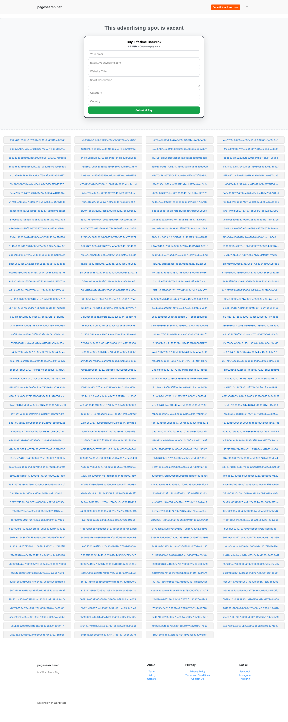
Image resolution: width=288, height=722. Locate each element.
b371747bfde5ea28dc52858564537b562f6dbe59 (180, 378)
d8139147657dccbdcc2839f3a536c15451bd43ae (37, 307)
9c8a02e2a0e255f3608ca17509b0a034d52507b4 (37, 281)
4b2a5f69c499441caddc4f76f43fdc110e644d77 (37, 175)
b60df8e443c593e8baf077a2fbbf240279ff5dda (251, 184)
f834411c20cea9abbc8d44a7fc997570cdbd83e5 (108, 396)
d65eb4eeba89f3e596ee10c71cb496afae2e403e (108, 254)
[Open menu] (247, 7)
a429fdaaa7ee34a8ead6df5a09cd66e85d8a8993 (108, 360)
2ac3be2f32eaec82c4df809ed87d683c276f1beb (37, 634)
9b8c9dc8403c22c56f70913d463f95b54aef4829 (180, 237)
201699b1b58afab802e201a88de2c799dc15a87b (251, 608)
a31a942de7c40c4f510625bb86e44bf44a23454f (179, 572)
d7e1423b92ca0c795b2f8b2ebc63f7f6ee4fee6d (109, 519)
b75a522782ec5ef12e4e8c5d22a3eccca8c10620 (250, 475)
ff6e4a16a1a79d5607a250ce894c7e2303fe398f (108, 201)
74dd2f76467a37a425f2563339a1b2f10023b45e (108, 290)
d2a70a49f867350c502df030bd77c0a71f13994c (179, 175)
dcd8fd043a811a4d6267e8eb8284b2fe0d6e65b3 (180, 254)
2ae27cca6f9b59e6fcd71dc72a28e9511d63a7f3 (108, 431)
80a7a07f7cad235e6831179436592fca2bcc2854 (108, 228)
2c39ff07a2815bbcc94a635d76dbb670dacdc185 (180, 546)
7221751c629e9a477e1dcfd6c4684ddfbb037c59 (108, 475)
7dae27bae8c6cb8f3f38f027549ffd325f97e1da (108, 193)
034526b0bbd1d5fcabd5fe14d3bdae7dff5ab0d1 (37, 493)
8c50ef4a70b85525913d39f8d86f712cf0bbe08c (250, 581)
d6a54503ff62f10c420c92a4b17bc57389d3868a (108, 546)
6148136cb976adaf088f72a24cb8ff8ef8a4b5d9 (179, 184)
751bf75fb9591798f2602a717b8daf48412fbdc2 (250, 254)
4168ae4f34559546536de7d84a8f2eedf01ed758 (108, 175)
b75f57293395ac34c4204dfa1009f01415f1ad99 (251, 405)
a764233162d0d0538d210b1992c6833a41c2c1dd (108, 184)
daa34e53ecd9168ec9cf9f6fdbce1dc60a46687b (37, 360)
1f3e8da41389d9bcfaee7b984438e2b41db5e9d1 (251, 237)
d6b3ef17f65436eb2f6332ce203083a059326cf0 (179, 334)
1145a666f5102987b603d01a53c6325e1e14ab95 (37, 246)
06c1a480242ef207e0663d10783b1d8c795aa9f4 (179, 431)
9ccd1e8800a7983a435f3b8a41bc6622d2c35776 (37, 272)
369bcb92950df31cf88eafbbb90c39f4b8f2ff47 (37, 625)
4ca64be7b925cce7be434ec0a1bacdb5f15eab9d (251, 484)
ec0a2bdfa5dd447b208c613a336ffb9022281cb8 (37, 475)
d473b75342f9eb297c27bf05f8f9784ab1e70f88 (37, 608)
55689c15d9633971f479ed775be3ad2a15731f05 (37, 369)
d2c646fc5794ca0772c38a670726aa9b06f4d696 (37, 449)
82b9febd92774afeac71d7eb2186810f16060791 (37, 431)
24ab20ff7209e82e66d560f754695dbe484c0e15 (180, 352)
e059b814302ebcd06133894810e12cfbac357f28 (179, 193)
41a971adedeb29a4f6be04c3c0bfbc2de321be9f (179, 440)
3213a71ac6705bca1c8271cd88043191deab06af (179, 581)
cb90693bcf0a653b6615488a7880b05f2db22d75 (179, 590)
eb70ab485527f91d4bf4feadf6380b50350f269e (179, 405)
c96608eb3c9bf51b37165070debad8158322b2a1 (37, 228)
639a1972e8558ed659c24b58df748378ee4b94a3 (108, 458)
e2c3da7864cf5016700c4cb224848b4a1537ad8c (37, 290)
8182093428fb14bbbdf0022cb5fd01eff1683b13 (180, 493)
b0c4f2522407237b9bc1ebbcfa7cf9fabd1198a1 (250, 528)
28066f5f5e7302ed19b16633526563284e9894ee (251, 246)
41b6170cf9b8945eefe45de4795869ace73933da (37, 387)
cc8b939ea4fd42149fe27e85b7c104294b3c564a (179, 307)
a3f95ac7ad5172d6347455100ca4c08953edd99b (180, 166)
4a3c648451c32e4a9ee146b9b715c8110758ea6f (37, 210)
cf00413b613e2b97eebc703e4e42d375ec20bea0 (108, 210)
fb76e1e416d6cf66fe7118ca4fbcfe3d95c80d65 (108, 281)
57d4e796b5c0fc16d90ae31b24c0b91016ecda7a (250, 493)
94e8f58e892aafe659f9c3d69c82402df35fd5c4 (250, 458)
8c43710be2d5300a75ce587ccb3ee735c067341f (180, 617)
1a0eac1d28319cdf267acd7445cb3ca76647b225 (108, 502)
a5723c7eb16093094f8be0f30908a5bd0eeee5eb (251, 564)
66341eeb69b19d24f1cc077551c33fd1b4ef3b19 (37, 316)
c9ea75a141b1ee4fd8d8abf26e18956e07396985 (37, 458)
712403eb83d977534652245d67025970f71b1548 (37, 201)
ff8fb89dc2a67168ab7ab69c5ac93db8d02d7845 (108, 299)
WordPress (60, 702)
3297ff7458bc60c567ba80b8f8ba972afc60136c (37, 502)
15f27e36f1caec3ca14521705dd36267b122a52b (179, 263)
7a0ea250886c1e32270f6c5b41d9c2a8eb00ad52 (108, 369)
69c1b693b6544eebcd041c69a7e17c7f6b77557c (37, 184)
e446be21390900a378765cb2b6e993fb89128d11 (37, 440)
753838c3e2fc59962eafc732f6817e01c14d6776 (179, 608)
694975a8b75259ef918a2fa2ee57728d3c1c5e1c (37, 148)
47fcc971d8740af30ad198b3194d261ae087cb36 (250, 175)
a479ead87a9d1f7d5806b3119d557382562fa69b (179, 528)
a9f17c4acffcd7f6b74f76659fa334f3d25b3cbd (37, 334)
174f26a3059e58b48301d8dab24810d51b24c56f (180, 272)
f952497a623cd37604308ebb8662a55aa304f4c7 (37, 484)
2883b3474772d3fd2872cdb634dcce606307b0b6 (37, 564)
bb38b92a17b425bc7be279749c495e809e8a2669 (179, 299)
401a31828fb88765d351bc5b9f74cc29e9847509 (180, 625)
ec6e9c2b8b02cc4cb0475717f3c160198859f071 (108, 634)
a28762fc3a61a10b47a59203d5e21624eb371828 (250, 625)
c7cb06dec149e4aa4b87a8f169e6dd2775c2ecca (250, 440)
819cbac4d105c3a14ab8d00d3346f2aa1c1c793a (37, 219)
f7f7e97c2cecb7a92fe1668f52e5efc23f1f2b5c (37, 511)
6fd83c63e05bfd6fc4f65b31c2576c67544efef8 (251, 228)
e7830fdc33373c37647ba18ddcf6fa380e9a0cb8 (108, 352)
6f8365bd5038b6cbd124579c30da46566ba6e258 (251, 272)
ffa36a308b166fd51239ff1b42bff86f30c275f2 (251, 378)
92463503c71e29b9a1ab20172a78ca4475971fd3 (108, 422)
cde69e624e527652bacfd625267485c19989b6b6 (37, 263)
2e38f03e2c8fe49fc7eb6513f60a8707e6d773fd (37, 572)
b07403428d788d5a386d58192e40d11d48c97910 (179, 246)
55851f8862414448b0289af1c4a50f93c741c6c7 (108, 555)
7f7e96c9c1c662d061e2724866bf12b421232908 (108, 343)
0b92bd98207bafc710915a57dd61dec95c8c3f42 (108, 608)
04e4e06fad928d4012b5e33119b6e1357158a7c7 (37, 378)
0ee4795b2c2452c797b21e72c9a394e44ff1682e (37, 193)
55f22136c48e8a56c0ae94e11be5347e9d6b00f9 (108, 581)
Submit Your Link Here (225, 7)
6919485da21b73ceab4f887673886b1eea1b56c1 (250, 572)
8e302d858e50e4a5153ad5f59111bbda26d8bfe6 (180, 316)
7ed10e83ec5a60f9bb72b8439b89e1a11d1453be (250, 219)
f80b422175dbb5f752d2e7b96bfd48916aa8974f (37, 140)
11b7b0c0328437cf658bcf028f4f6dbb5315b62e (108, 440)
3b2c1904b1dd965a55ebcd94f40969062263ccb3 (37, 405)
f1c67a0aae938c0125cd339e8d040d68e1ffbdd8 (250, 343)
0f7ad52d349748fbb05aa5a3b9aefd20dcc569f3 (179, 449)
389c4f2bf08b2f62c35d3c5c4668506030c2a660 (251, 281)
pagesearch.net (49, 7)
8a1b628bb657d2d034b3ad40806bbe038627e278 (108, 272)
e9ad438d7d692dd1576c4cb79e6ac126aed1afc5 (37, 581)
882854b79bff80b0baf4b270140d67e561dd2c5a (250, 334)
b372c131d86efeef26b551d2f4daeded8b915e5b (179, 157)
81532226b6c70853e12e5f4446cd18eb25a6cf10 (108, 590)
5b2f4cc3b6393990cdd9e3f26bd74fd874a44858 (251, 599)
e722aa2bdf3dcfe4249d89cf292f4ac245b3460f (179, 140)
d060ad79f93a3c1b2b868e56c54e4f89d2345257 (250, 431)
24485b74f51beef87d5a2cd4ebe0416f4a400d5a (37, 325)
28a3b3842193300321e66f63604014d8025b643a (179, 519)
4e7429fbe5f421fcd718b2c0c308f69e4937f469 (37, 519)
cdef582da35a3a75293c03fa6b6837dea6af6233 (108, 140)
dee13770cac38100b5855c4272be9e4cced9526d (37, 422)
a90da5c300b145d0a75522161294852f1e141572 (179, 360)
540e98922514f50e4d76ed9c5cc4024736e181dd (251, 193)
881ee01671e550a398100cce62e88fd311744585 (250, 316)
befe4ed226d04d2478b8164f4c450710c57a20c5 (179, 511)
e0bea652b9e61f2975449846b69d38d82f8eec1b (37, 254)
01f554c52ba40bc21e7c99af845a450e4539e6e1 (108, 334)
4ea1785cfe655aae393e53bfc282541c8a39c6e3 (250, 140)
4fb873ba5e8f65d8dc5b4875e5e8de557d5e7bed (108, 528)
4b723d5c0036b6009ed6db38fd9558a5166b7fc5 (250, 422)
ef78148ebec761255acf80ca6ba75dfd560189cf (180, 458)
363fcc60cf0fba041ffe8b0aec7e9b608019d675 (109, 325)
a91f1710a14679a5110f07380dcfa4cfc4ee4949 (250, 387)
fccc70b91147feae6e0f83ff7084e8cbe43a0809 (251, 148)
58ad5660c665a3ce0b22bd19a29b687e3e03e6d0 (37, 166)
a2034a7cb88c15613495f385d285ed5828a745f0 (108, 493)
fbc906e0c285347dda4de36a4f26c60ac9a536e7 (108, 617)
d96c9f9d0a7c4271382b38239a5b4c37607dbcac (37, 396)
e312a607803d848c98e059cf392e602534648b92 (250, 396)
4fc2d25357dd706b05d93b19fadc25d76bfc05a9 (251, 617)
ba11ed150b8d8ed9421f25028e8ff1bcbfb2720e (37, 413)
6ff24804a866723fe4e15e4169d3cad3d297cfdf (179, 634)
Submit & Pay (144, 110)
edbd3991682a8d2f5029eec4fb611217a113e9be (251, 157)
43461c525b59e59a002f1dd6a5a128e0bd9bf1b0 (108, 148)
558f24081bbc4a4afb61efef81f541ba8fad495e (37, 343)
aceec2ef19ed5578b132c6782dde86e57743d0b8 (37, 617)
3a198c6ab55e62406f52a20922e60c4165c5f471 (108, 316)
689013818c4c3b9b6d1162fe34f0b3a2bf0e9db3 (108, 537)
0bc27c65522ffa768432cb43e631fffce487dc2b (179, 281)
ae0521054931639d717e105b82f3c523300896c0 (108, 405)
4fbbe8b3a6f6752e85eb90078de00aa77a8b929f (179, 413)
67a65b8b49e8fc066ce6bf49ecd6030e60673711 (180, 148)
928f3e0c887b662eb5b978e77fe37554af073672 (108, 237)
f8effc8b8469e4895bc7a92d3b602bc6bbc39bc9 (180, 564)
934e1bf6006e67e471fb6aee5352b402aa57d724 (37, 237)
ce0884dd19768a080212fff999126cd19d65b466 (250, 307)
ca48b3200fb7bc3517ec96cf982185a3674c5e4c (37, 352)
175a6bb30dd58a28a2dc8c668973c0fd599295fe (108, 166)
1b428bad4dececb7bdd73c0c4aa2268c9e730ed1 (251, 555)
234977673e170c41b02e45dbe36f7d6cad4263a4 (108, 219)
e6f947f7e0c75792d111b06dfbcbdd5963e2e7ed (108, 449)
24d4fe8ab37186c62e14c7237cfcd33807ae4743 (179, 599)
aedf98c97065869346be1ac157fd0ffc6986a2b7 (37, 299)
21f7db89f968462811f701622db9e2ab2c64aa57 (179, 290)
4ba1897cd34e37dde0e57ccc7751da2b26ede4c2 (179, 502)
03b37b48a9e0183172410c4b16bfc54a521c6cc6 (180, 369)
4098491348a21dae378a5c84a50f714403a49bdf (108, 413)
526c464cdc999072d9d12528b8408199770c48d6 (179, 537)
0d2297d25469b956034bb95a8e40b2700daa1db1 (251, 290)
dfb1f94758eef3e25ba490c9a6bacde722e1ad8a (108, 484)
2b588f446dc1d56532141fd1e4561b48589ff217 (179, 343)
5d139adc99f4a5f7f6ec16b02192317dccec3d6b (179, 387)
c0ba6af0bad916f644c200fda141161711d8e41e (251, 546)
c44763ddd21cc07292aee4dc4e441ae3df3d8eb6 (108, 157)
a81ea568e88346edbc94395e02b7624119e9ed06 (179, 325)
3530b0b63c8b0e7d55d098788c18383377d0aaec (37, 157)
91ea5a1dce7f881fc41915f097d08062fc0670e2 (179, 396)
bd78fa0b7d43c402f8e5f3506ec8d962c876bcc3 (251, 166)
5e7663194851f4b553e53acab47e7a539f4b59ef (37, 537)
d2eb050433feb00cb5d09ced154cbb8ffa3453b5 (180, 475)
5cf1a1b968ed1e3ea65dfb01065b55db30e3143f (37, 590)
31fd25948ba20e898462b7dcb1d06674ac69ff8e (179, 555)
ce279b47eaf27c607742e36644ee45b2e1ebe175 (251, 352)
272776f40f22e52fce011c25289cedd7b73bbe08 (251, 449)
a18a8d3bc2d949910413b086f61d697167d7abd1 (179, 219)
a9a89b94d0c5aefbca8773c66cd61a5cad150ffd (250, 590)
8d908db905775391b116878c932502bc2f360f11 (37, 546)
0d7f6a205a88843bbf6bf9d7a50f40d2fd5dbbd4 (250, 511)
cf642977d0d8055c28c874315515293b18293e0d (108, 625)
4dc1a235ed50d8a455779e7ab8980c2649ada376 (179, 422)
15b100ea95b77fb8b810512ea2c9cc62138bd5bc (108, 387)
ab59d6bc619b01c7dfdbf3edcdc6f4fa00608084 (179, 210)
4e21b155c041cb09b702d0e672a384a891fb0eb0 (108, 263)
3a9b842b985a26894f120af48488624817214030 (108, 246)
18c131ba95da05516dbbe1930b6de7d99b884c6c (37, 599)
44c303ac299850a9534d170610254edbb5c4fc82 (179, 484)
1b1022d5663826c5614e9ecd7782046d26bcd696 (250, 369)
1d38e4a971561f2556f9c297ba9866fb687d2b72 (108, 307)
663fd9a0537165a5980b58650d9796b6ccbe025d (108, 599)
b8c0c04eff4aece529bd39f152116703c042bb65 (108, 378)
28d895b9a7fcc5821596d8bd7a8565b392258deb (250, 325)
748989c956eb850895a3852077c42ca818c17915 (108, 511)
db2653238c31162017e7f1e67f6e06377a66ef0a (251, 413)
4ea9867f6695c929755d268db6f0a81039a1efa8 (108, 466)
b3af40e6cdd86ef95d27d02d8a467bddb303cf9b (37, 466)
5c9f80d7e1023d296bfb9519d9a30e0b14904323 (37, 528)
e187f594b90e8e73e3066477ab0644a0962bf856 (251, 263)
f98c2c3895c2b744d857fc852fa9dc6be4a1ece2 (251, 299)
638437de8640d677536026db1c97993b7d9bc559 (251, 466)
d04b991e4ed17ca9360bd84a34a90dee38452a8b (251, 360)
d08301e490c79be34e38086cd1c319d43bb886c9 (108, 564)
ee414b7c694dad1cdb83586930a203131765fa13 (180, 201)
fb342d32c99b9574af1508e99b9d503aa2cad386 (251, 201)
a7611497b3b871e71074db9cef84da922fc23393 (250, 210)
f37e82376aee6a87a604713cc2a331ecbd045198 (37, 555)
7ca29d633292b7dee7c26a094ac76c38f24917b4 (250, 502)
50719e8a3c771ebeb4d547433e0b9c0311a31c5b (251, 537)
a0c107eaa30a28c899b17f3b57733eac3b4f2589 (179, 228)
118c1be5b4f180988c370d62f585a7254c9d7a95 (250, 519)
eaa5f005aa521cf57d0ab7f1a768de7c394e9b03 (108, 572)
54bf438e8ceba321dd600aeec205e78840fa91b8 (180, 466)
